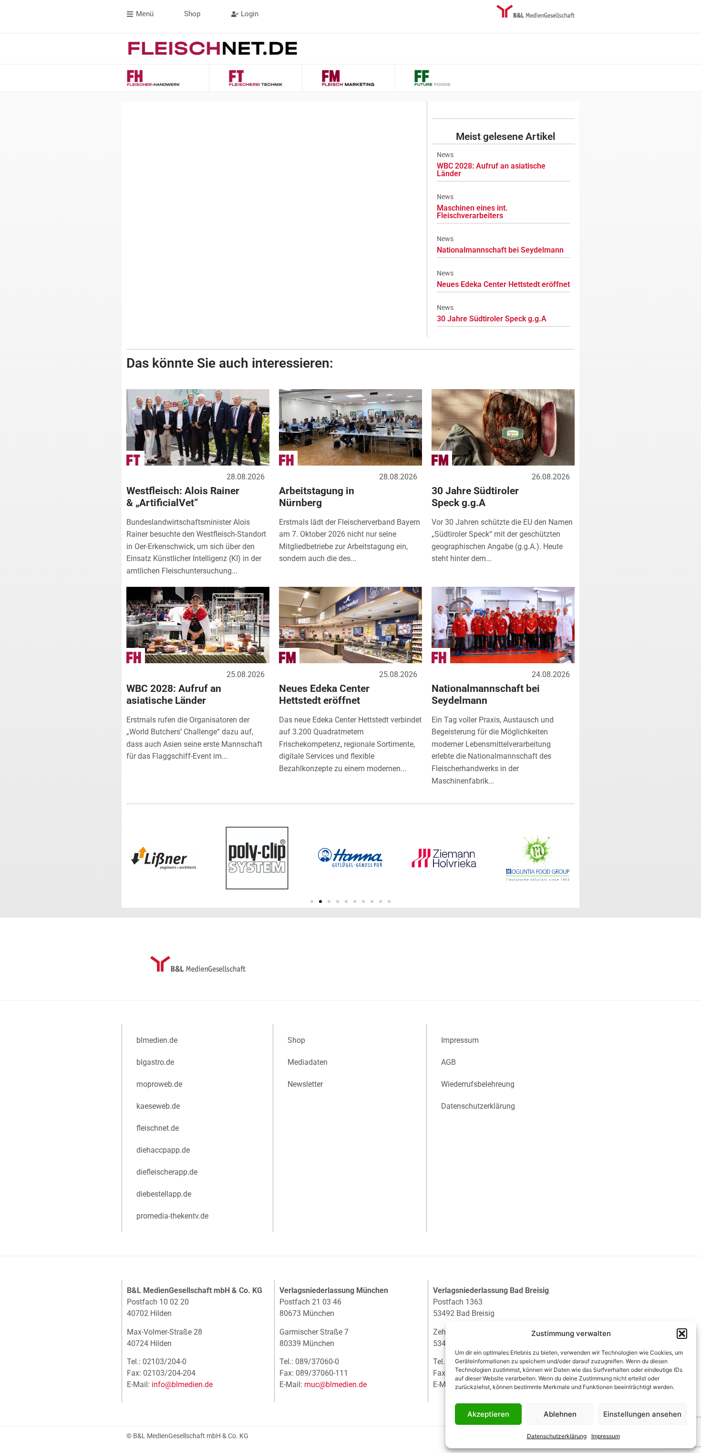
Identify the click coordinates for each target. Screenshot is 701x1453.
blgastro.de (155, 1062)
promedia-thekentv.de (172, 1215)
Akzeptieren (488, 1414)
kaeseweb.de (158, 1106)
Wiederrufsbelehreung (478, 1084)
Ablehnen (560, 1414)
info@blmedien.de (182, 1384)
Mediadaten (308, 1062)
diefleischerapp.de (166, 1172)
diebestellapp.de (163, 1193)
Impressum (605, 1436)
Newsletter (305, 1084)
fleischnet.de (157, 1128)
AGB (448, 1062)
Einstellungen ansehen (642, 1414)
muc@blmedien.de (335, 1384)
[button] (682, 1333)
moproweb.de (159, 1084)
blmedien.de (156, 1040)
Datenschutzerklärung (557, 1436)
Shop (296, 1040)
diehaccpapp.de (163, 1150)
